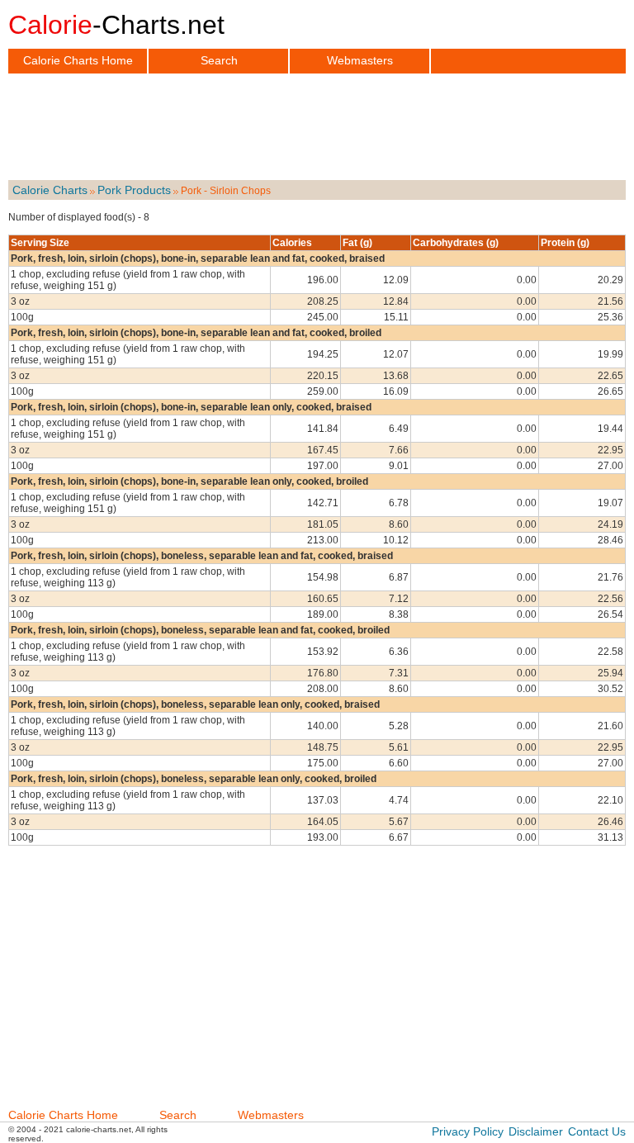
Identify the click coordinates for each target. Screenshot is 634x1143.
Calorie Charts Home (78, 60)
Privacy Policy (468, 1131)
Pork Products (134, 190)
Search (219, 60)
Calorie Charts (50, 190)
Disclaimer (536, 1131)
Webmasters (360, 60)
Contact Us (597, 1131)
